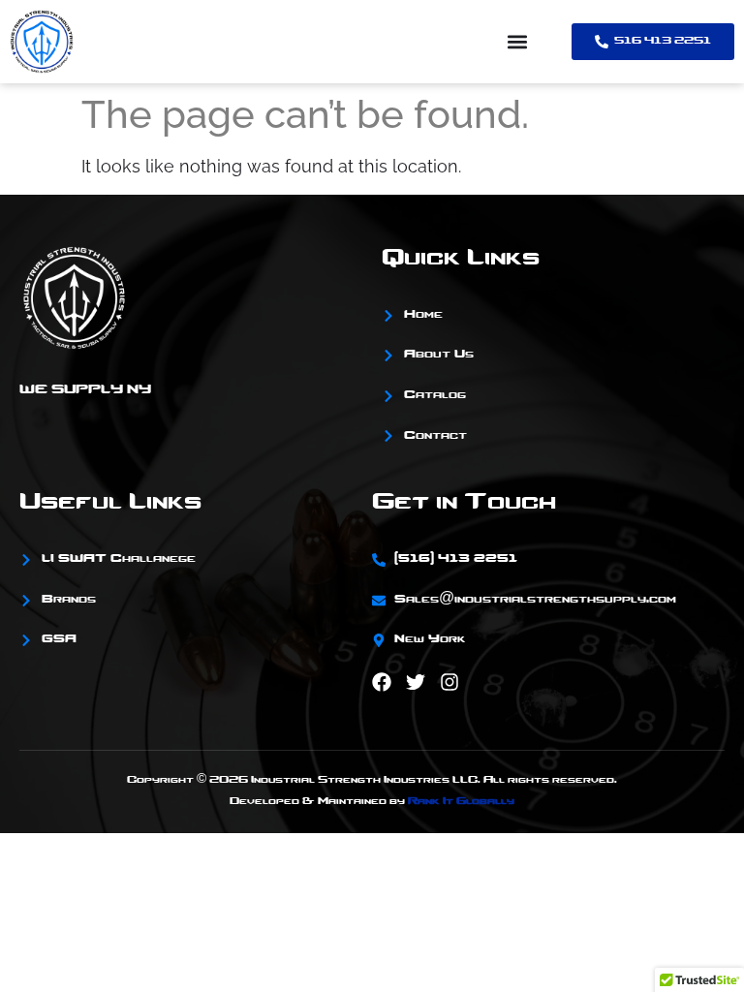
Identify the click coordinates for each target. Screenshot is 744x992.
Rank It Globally (461, 801)
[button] (518, 41)
